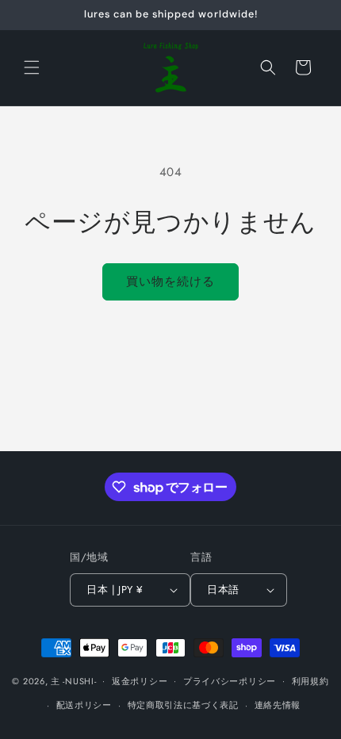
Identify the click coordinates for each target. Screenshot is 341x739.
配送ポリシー (84, 705)
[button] (31, 67)
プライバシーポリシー (229, 681)
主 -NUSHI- (73, 680)
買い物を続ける (170, 281)
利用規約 (310, 681)
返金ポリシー (139, 681)
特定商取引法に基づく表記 (183, 705)
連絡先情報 (278, 705)
